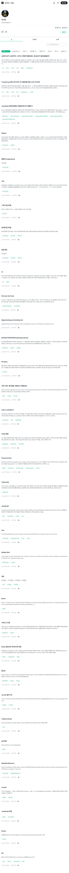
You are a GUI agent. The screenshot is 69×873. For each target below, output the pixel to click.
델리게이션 (13, 444)
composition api (15, 538)
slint (23, 861)
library (12, 347)
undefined (18, 420)
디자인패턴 (21, 444)
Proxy (17, 516)
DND (4, 468)
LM (17, 68)
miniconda (5, 145)
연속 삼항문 (11, 817)
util (22, 516)
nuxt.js (15, 396)
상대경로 (9, 584)
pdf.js (4, 749)
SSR (4, 396)
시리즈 (35, 39)
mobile (13, 562)
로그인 (64, 3)
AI (3, 68)
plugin (4, 797)
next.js (9, 396)
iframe (38, 468)
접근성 (18, 680)
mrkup (12, 680)
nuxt (23, 538)
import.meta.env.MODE (41, 116)
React (4, 608)
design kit (5, 632)
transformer (30, 68)
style (18, 656)
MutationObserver (15, 773)
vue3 (28, 538)
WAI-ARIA (5, 680)
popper (18, 347)
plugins (4, 705)
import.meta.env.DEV (27, 116)
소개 (57, 39)
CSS (25, 51)
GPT (7, 68)
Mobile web (6, 562)
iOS (56, 51)
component (11, 656)
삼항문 (4, 817)
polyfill (63, 51)
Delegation (5, 444)
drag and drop (29, 468)
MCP (22, 68)
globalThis (5, 116)
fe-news (5, 371)
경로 (3, 584)
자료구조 (42, 51)
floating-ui (5, 347)
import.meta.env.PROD (56, 116)
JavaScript (16, 51)
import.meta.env (15, 116)
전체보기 (6, 51)
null (12, 420)
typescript (5, 492)
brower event (19, 468)
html (50, 51)
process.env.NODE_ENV (9, 119)
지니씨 (3, 20)
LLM (13, 68)
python (12, 145)
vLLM (31, 92)
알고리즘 (33, 51)
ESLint (9, 861)
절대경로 (16, 584)
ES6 (4, 516)
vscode (11, 705)
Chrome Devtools (7, 306)
